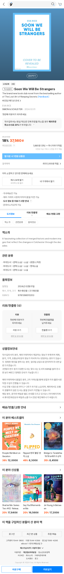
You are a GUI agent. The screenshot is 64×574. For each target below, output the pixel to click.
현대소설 (34, 266)
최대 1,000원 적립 (51, 163)
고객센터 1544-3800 (15, 540)
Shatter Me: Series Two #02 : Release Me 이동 (11, 494)
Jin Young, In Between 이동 (53, 494)
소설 (26, 262)
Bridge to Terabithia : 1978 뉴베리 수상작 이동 (53, 442)
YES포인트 (7, 145)
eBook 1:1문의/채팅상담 (30, 543)
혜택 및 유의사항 (17, 336)
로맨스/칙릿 (35, 262)
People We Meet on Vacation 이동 (11, 442)
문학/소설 (17, 262)
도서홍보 (29, 558)
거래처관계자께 (40, 555)
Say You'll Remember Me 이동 (32, 494)
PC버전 (21, 555)
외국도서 (7, 262)
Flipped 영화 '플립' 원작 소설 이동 (32, 442)
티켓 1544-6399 (33, 540)
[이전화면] (3, 4)
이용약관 (17, 552)
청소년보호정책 (44, 552)
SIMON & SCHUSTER (12, 109)
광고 (36, 558)
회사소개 (29, 555)
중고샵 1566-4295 (50, 540)
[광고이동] (53, 4)
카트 (60, 4)
